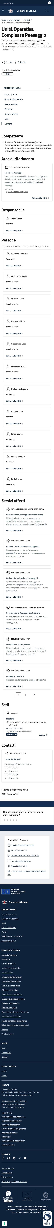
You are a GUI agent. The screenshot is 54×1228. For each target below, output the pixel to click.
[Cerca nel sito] (47, 11)
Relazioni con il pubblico (11, 1016)
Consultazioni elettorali (11, 981)
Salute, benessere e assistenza (14, 1020)
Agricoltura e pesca (9, 954)
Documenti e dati (9, 940)
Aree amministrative (10, 918)
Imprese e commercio (10, 1003)
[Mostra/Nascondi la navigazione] (3, 10)
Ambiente (6, 959)
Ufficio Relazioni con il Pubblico (14, 1101)
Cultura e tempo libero (11, 985)
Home (4, 20)
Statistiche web (8, 1144)
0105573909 (12, 771)
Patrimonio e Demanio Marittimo (15, 1012)
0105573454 (12, 778)
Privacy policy (7, 1177)
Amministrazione (15, 20)
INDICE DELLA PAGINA (12, 88)
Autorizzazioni (7, 972)
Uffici (27, 20)
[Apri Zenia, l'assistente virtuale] (47, 1218)
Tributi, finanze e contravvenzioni (15, 1025)
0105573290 (12, 774)
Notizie (4, 1056)
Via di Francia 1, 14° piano (18, 192)
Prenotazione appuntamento (13, 1116)
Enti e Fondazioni (9, 927)
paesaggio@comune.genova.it (19, 764)
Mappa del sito (8, 1168)
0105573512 (12, 767)
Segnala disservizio (19, 866)
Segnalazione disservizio (12, 1120)
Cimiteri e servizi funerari (12, 976)
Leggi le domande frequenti (22, 845)
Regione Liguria (8, 3)
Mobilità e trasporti (9, 1007)
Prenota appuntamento (21, 860)
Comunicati (6, 1052)
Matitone (10, 718)
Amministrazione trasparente (14, 1128)
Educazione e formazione (12, 994)
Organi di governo (9, 914)
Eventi (4, 1075)
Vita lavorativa (8, 1034)
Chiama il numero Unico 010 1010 (25, 855)
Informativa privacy (10, 1132)
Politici (4, 931)
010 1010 (20, 1107)
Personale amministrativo (12, 936)
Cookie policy (7, 1172)
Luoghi (4, 1071)
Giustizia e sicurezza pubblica (13, 998)
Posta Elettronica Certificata (13, 1104)
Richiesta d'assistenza (11, 1124)
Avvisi (4, 1048)
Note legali (6, 1136)
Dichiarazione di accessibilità (13, 1140)
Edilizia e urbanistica (10, 990)
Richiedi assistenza (19, 850)
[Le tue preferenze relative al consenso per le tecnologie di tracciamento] (4, 1223)
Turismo (5, 1029)
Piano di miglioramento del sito (14, 1181)
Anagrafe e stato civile (11, 968)
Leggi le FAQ (7, 1112)
